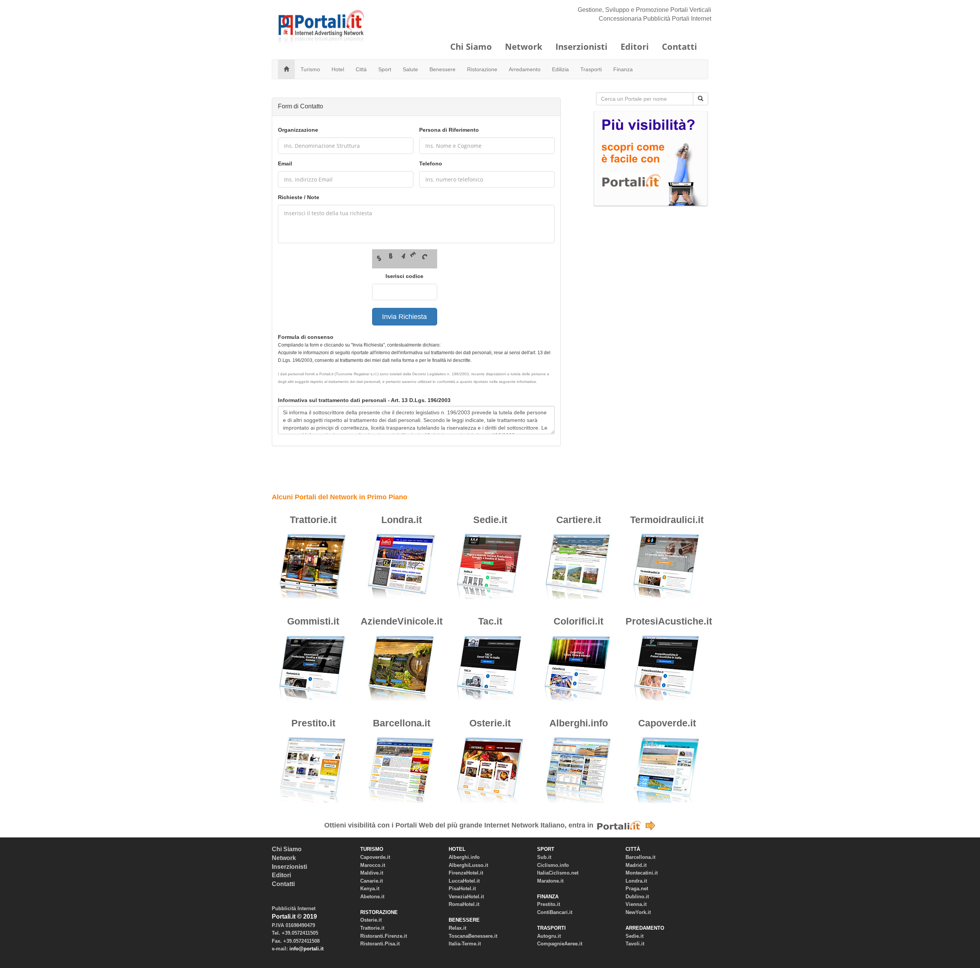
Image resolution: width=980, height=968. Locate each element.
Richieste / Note (298, 197)
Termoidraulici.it (667, 519)
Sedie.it (490, 519)
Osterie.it (490, 723)
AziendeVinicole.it (402, 621)
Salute (410, 69)
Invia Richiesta (404, 316)
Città (361, 69)
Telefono (430, 163)
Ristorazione (482, 69)
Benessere (443, 69)
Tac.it (490, 621)
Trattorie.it (313, 519)
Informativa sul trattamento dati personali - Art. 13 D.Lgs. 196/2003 (364, 400)
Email (285, 163)
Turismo (310, 69)
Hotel (338, 69)
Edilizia (560, 69)
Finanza (623, 69)
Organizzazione (298, 130)
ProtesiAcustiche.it (669, 621)
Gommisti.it (313, 621)
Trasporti (591, 69)
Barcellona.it (401, 723)
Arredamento (525, 69)
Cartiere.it (578, 519)
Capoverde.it (667, 723)
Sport (384, 69)
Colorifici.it (578, 621)
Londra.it (401, 519)
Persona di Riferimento (449, 130)
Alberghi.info (578, 723)
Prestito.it (313, 723)
